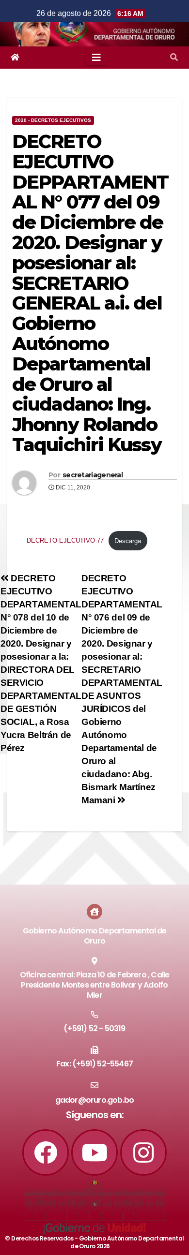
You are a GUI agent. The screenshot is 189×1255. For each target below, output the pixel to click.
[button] (174, 57)
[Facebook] (45, 1152)
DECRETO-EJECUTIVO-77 (65, 541)
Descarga (127, 541)
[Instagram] (143, 1152)
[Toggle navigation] (96, 57)
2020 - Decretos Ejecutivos (53, 120)
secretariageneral (93, 475)
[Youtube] (94, 1152)
